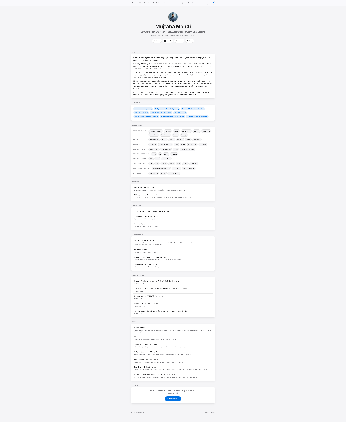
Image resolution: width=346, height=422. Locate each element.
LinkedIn (168, 41)
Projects (182, 3)
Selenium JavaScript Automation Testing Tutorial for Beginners (156, 281)
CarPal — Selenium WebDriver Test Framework (151, 352)
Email (190, 41)
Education (147, 3)
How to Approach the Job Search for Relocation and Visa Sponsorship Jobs (161, 311)
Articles (175, 3)
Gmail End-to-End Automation (145, 367)
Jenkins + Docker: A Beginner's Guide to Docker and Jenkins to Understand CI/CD (163, 288)
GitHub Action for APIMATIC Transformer (148, 296)
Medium (180, 41)
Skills (139, 3)
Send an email (174, 399)
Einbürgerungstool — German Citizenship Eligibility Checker (155, 374)
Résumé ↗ (210, 3)
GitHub (158, 41)
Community (167, 3)
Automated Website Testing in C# (146, 359)
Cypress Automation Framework (145, 344)
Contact (190, 3)
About (134, 3)
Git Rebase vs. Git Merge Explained (146, 303)
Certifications (157, 3)
